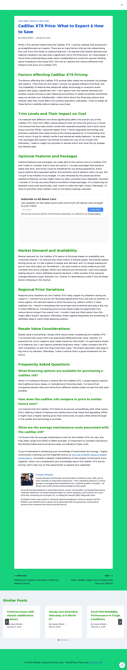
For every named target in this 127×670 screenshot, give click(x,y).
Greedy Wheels (27, 38)
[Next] (120, 622)
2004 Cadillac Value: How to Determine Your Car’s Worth (92, 580)
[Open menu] (121, 5)
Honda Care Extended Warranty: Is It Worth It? (63, 615)
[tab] (58, 640)
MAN (41, 21)
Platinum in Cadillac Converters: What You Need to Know (36, 580)
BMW (26, 21)
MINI (47, 21)
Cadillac (34, 21)
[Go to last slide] (7, 622)
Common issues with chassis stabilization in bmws (20, 615)
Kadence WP (96, 662)
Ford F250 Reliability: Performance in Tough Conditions (105, 615)
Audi (20, 21)
